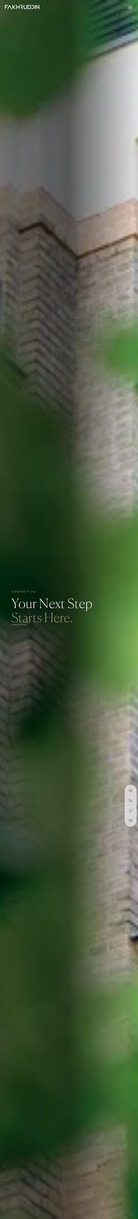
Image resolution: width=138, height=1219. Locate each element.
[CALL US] (131, 801)
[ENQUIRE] (131, 791)
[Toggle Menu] (130, 7)
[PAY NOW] (131, 821)
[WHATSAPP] (131, 811)
